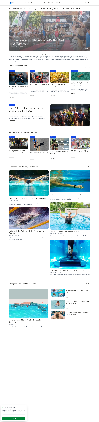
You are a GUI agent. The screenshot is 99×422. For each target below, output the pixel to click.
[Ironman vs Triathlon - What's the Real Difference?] (49, 31)
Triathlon (33, 2)
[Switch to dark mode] (89, 3)
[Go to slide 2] (86, 48)
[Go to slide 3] (87, 48)
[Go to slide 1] (85, 48)
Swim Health (62, 2)
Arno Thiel (15, 46)
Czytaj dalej (12, 121)
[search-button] (85, 2)
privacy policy (14, 412)
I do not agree (13, 415)
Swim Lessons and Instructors (72, 2)
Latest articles (27, 2)
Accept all (14, 418)
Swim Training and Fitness (41, 2)
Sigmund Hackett (53, 87)
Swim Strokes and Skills (53, 2)
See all (87, 66)
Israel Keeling (11, 89)
